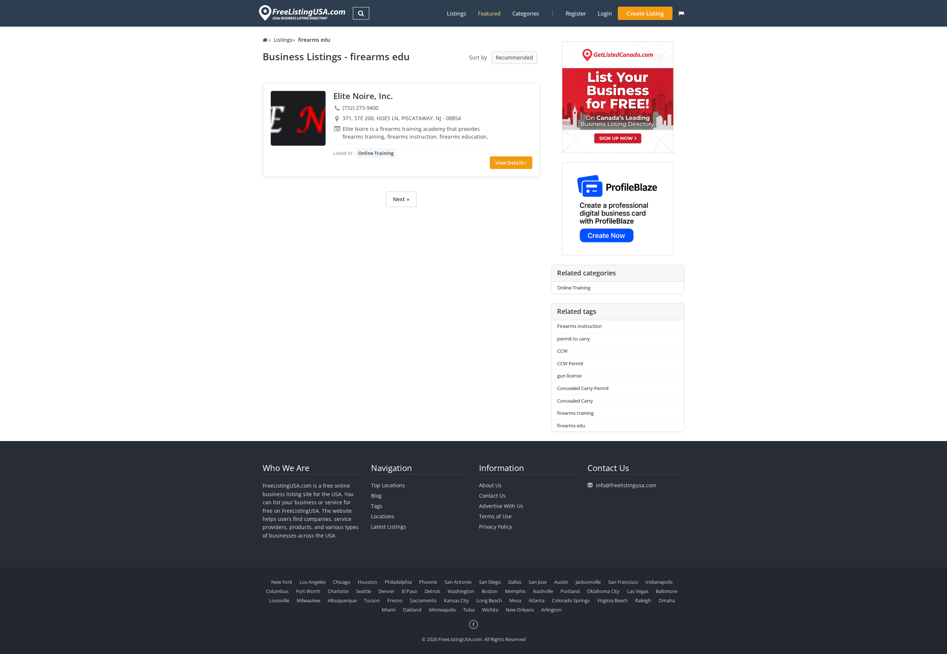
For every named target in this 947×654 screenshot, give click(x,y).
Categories (525, 13)
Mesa (515, 600)
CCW (562, 351)
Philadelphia (398, 582)
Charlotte (338, 591)
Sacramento (423, 600)
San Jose (538, 582)
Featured (489, 13)
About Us (490, 485)
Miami (388, 609)
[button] (681, 13)
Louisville (279, 600)
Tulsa (469, 609)
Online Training (376, 153)
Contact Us (492, 495)
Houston (367, 582)
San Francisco (623, 582)
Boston (490, 591)
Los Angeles (313, 582)
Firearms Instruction (579, 326)
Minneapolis (442, 609)
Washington (461, 591)
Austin (561, 582)
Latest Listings (388, 526)
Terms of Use (495, 516)
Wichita (490, 609)
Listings (456, 13)
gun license (569, 375)
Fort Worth (308, 591)
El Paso (409, 591)
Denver (386, 591)
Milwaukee (308, 600)
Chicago (341, 582)
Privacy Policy (495, 526)
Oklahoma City (603, 591)
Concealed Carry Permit (583, 388)
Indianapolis (659, 582)
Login (605, 13)
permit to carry (573, 338)
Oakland (412, 609)
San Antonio (458, 582)
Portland (570, 591)
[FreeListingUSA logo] (301, 12)
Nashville (543, 591)
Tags (376, 505)
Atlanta (537, 600)
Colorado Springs (571, 600)
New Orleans (520, 609)
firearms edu (571, 425)
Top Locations (388, 485)
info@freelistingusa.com (626, 485)
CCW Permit (570, 363)
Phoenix (428, 582)
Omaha (666, 600)
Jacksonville (588, 582)
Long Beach (489, 600)
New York (281, 582)
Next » (401, 199)
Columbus (277, 591)
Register (576, 13)
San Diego (490, 582)
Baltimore (666, 591)
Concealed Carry (575, 400)
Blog (376, 495)
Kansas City (456, 600)
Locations (382, 516)
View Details (510, 162)
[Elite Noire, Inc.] (298, 118)
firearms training (575, 413)
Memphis (515, 591)
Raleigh (643, 600)
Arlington (551, 609)
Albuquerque (342, 600)
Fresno (394, 600)
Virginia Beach (612, 600)
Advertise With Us (501, 505)
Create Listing (645, 13)
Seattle (363, 591)
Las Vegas (637, 591)
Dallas (514, 582)
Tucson (372, 600)
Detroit (432, 591)
